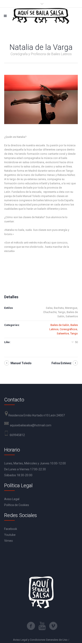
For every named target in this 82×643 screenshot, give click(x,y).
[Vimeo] (53, 626)
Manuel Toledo (21, 363)
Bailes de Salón (59, 325)
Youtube (10, 534)
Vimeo (8, 540)
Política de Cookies (16, 505)
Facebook (10, 529)
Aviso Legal (11, 499)
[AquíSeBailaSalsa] (41, 16)
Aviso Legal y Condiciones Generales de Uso (40, 639)
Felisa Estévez (61, 363)
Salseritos (63, 333)
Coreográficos (68, 329)
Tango (74, 333)
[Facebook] (31, 626)
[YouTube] (42, 626)
